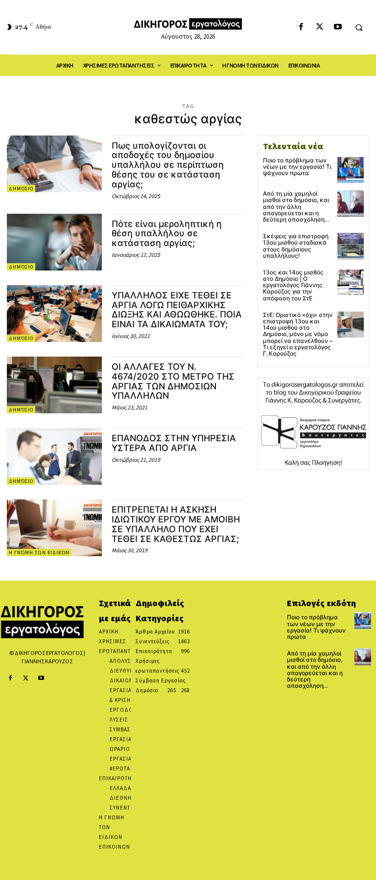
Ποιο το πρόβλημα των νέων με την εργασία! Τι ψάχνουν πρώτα (297, 167)
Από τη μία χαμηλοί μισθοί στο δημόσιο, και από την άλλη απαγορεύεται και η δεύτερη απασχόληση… (296, 206)
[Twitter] (319, 27)
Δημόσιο (21, 188)
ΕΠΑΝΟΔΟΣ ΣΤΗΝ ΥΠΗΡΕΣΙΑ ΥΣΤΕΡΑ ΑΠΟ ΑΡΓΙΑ (174, 443)
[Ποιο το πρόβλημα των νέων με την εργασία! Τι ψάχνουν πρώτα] (350, 170)
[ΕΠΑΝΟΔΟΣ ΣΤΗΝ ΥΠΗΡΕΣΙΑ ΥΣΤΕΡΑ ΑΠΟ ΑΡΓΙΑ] (54, 456)
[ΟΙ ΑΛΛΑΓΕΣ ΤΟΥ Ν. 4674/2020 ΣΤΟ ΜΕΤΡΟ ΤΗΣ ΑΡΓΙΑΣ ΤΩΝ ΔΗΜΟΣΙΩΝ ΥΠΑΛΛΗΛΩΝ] (54, 385)
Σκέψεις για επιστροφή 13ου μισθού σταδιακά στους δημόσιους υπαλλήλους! (296, 245)
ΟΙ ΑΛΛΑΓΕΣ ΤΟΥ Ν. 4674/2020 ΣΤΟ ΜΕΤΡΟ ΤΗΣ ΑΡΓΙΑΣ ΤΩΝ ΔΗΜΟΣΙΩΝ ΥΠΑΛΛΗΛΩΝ (173, 381)
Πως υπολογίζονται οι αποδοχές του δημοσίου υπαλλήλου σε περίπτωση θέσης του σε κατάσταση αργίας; (168, 164)
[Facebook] (301, 27)
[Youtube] (337, 27)
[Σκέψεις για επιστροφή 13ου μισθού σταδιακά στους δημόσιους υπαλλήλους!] (350, 246)
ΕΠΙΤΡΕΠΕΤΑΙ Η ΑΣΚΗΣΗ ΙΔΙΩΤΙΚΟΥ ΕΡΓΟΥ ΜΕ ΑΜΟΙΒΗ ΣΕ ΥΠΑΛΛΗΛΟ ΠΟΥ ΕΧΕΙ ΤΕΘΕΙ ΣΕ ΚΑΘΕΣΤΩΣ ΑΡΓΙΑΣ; (176, 523)
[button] (359, 27)
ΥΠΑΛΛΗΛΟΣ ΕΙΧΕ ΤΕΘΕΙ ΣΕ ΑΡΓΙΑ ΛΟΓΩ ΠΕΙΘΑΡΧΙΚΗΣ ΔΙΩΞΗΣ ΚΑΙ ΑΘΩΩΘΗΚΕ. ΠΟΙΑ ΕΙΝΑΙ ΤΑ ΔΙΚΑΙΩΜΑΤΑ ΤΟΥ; (177, 309)
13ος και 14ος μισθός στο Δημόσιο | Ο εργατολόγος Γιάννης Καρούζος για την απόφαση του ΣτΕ (293, 285)
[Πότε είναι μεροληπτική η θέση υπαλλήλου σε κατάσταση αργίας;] (54, 242)
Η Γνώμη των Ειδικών (39, 552)
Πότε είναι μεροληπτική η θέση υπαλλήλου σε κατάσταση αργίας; (167, 233)
